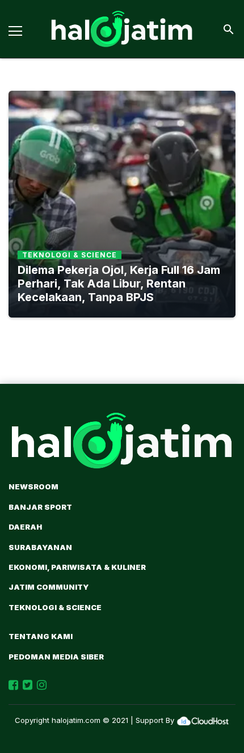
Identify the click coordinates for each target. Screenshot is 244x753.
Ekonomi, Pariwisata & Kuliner (77, 567)
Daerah (25, 526)
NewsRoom (33, 486)
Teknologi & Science (55, 607)
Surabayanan (40, 547)
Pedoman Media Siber (56, 656)
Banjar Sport (40, 506)
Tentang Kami (41, 636)
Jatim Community (49, 586)
